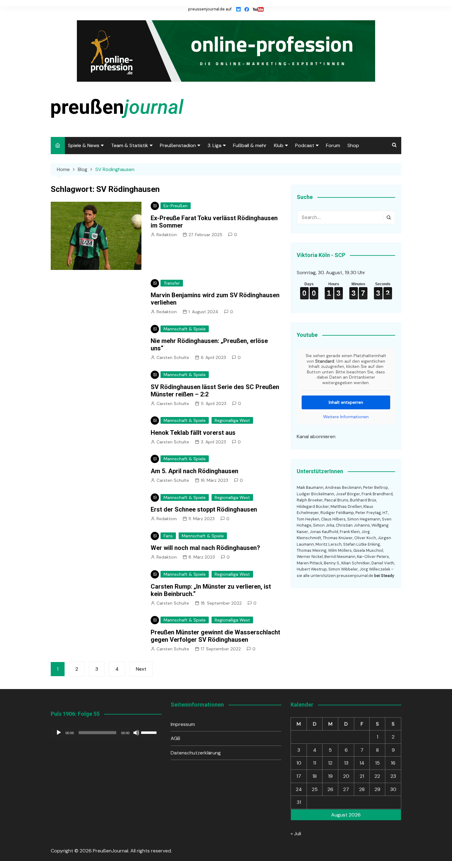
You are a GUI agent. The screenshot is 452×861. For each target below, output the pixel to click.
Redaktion (167, 234)
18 (314, 776)
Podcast (304, 145)
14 (361, 763)
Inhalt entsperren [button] (346, 402)
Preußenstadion (178, 145)
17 (298, 776)
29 (377, 789)
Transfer (172, 283)
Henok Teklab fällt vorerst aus (193, 432)
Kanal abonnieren (316, 436)
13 (346, 763)
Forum (333, 145)
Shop (353, 145)
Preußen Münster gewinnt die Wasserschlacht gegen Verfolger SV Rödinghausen (215, 636)
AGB (175, 738)
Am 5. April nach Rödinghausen (194, 471)
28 (362, 789)
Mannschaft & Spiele (185, 329)
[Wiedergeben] (59, 733)
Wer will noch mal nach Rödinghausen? (205, 547)
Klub (278, 145)
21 (362, 776)
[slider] (149, 732)
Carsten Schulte (173, 357)
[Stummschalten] (136, 733)
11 (314, 763)
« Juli (296, 833)
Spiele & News (83, 145)
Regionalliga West (232, 420)
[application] (106, 733)
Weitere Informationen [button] (346, 416)
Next (141, 669)
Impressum (183, 724)
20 (346, 776)
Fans (168, 536)
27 (346, 789)
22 (377, 776)
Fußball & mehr (250, 145)
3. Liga (214, 145)
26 (330, 789)
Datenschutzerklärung (196, 753)
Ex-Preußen (176, 205)
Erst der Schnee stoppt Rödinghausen (204, 509)
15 (377, 763)
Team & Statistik (129, 145)
